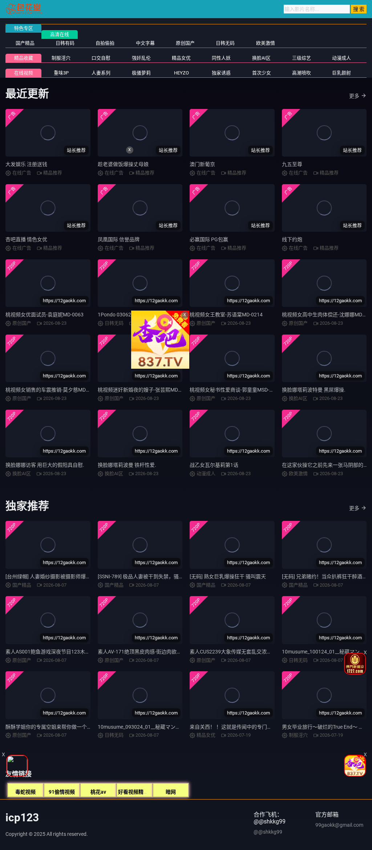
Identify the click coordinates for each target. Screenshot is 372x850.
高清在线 (59, 34)
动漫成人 (341, 58)
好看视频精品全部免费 (143, 792)
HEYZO (181, 73)
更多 (354, 96)
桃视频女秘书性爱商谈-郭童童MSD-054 (234, 390)
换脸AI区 (261, 58)
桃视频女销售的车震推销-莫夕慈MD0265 (51, 390)
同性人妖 (221, 58)
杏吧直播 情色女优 (26, 239)
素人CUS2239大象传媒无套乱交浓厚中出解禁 (241, 652)
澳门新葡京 (202, 164)
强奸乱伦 (141, 58)
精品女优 (181, 58)
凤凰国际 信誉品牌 (119, 239)
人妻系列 (101, 73)
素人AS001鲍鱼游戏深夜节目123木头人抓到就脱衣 (63, 652)
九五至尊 (292, 164)
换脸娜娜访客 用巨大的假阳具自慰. (44, 465)
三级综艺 (301, 58)
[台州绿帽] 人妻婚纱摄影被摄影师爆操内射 (53, 576)
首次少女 (261, 73)
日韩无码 (225, 43)
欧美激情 (265, 43)
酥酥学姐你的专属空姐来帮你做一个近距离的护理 (61, 727)
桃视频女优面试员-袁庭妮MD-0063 (44, 314)
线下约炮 (292, 239)
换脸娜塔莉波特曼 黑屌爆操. (313, 390)
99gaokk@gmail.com (339, 825)
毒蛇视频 (25, 792)
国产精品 (25, 43)
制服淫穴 (61, 58)
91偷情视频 (62, 792)
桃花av (98, 792)
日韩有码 (65, 43)
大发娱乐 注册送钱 (26, 164)
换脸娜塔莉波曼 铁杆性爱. (127, 465)
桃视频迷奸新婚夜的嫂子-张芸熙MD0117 (144, 390)
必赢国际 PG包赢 (209, 239)
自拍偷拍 (105, 43)
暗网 (171, 792)
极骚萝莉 (141, 73)
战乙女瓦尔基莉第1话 (214, 465)
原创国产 (185, 43)
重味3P (61, 73)
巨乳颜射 (341, 73)
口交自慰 (101, 58)
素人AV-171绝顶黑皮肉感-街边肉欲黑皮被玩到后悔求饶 (160, 652)
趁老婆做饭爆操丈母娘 (123, 164)
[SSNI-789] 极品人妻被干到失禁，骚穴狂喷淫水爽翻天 (158, 576)
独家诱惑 (221, 73)
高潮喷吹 (301, 73)
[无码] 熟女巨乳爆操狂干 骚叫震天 (228, 576)
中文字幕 (145, 43)
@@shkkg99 (268, 832)
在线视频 (23, 73)
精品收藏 (23, 58)
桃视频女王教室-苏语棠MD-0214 (226, 314)
